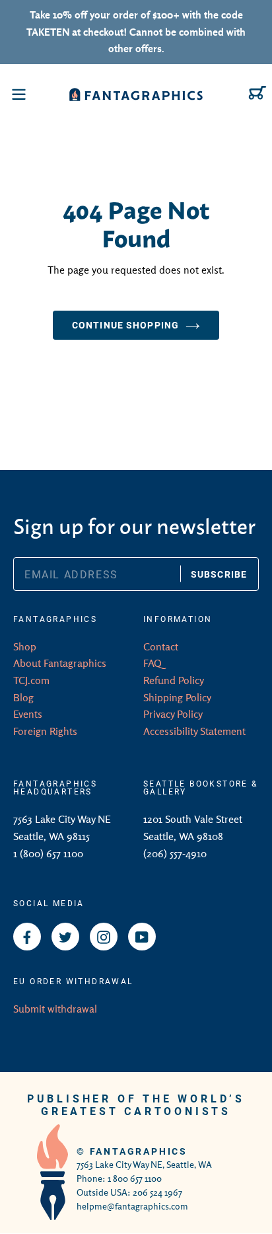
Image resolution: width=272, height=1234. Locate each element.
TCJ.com (31, 680)
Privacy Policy (173, 713)
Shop (24, 646)
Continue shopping (125, 325)
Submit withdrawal (55, 1008)
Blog (23, 697)
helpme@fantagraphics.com (132, 1206)
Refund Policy (173, 680)
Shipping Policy (177, 697)
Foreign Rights (45, 731)
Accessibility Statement (194, 731)
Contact (160, 646)
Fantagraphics (138, 1151)
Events (27, 713)
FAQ (152, 663)
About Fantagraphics (59, 663)
